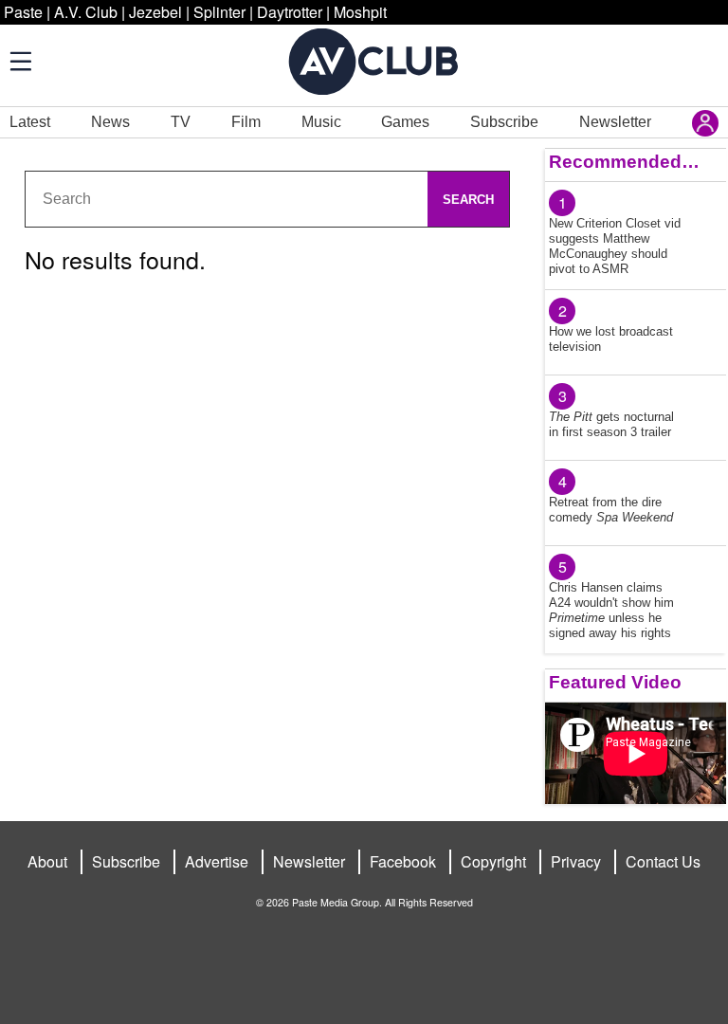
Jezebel (155, 12)
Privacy (576, 861)
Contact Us (663, 861)
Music (321, 122)
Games (405, 122)
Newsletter (615, 122)
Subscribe (504, 122)
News (110, 122)
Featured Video (615, 682)
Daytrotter (289, 12)
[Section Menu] (19, 61)
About (47, 861)
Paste (23, 12)
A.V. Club (86, 12)
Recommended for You (624, 162)
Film (246, 122)
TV (181, 122)
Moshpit (360, 12)
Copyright (493, 861)
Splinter (219, 12)
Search (468, 199)
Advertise (216, 861)
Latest (29, 122)
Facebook (403, 861)
